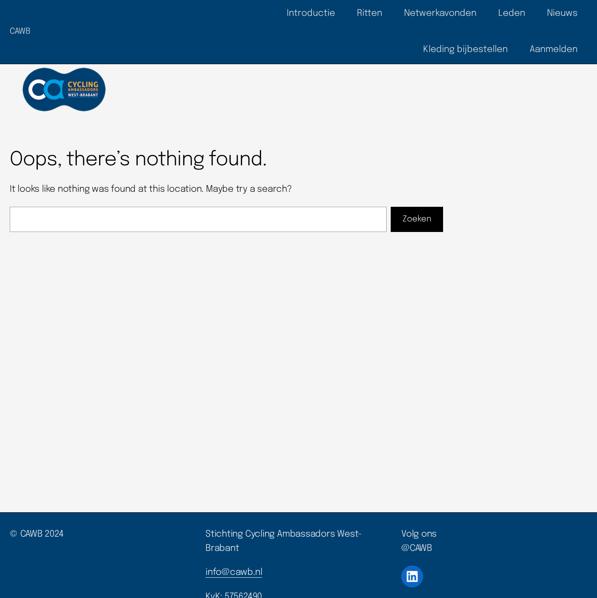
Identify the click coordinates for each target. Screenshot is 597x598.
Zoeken (416, 219)
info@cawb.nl (233, 572)
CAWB (20, 31)
